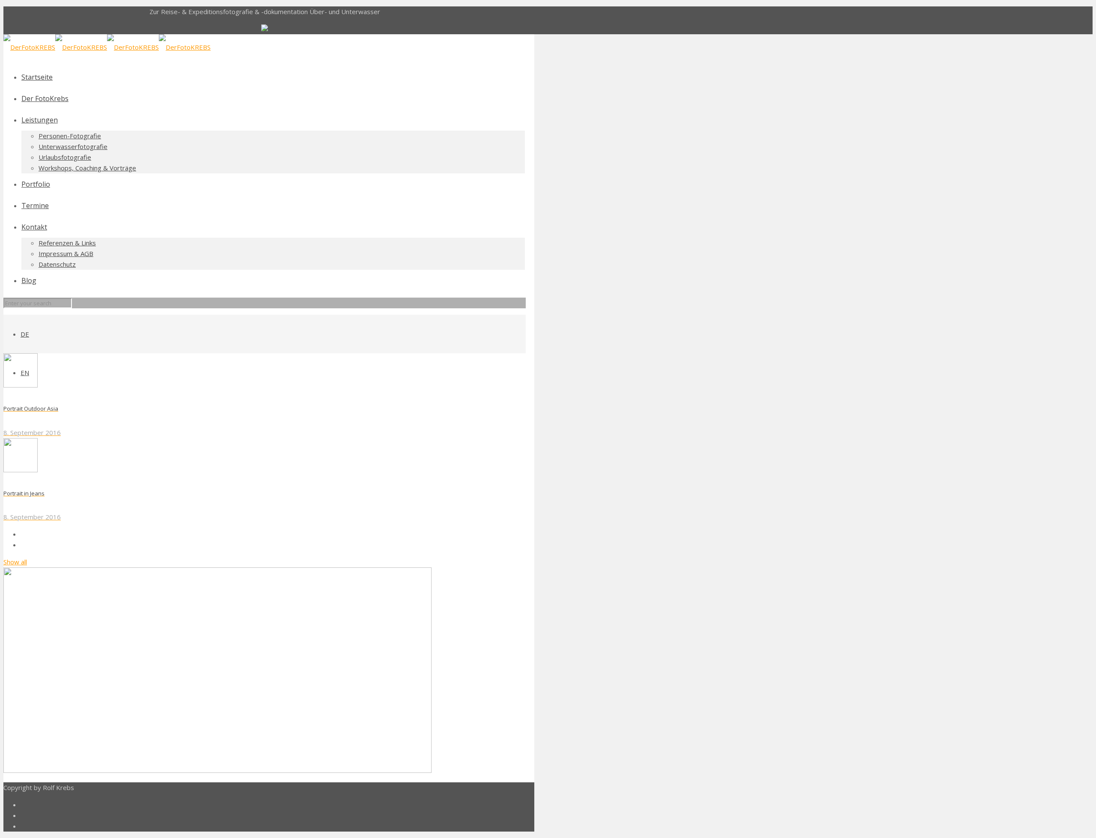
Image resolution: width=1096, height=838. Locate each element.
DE (25, 334)
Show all (15, 562)
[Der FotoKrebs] (107, 47)
